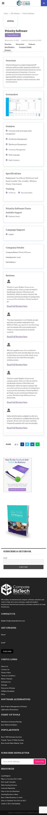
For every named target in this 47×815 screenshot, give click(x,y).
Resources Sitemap (8, 688)
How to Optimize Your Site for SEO (13, 800)
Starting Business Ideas (9, 794)
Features (32, 44)
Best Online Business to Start (11, 797)
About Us (4, 666)
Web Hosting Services (9, 785)
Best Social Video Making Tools (12, 743)
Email (5, 558)
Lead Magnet (5, 776)
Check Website (12, 35)
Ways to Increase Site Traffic (11, 779)
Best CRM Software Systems (11, 737)
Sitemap (4, 685)
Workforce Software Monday (11, 722)
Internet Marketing (8, 788)
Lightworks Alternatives (9, 710)
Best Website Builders (9, 725)
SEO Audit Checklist (8, 782)
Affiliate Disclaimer (7, 691)
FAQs (3, 694)
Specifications (9, 47)
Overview (8, 44)
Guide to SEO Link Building (10, 804)
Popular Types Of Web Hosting (12, 740)
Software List (6, 682)
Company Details (25, 47)
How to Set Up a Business (10, 791)
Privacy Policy (6, 672)
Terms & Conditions (8, 676)
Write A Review (6, 679)
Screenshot (20, 44)
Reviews (8, 50)
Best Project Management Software (14, 706)
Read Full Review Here (17, 306)
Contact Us (5, 669)
